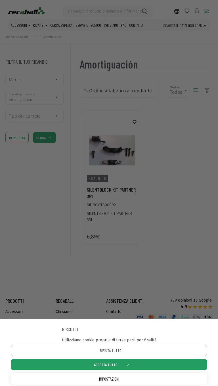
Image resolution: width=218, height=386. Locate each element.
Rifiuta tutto (110, 350)
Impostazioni (109, 378)
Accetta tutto (106, 364)
